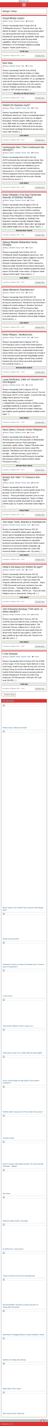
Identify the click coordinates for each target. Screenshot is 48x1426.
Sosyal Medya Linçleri (13, 18)
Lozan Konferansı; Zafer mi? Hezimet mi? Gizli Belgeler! (23, 381)
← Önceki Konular (8, 695)
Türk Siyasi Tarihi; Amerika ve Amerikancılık (24, 521)
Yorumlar (31, 21)
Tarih (22, 66)
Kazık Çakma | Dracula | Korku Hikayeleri (22, 429)
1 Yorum (30, 385)
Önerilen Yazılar (19, 21)
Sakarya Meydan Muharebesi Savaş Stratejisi (19, 243)
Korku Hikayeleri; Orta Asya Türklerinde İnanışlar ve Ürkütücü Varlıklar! (21, 196)
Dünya (11, 21)
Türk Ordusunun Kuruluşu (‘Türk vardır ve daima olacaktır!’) (22, 610)
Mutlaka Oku (40, 56)
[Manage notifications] (42, 1421)
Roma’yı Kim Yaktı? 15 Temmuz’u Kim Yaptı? (21, 478)
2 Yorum (31, 200)
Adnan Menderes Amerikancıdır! (18, 289)
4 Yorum (36, 108)
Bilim (6, 21)
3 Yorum (30, 248)
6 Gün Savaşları (10, 653)
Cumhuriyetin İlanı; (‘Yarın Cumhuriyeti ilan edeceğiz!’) (23, 148)
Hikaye (12, 108)
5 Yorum (30, 66)
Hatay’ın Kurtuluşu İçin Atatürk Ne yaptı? (22, 566)
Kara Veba (7, 63)
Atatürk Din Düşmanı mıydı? (16, 105)
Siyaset (23, 525)
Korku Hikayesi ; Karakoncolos (17, 334)
